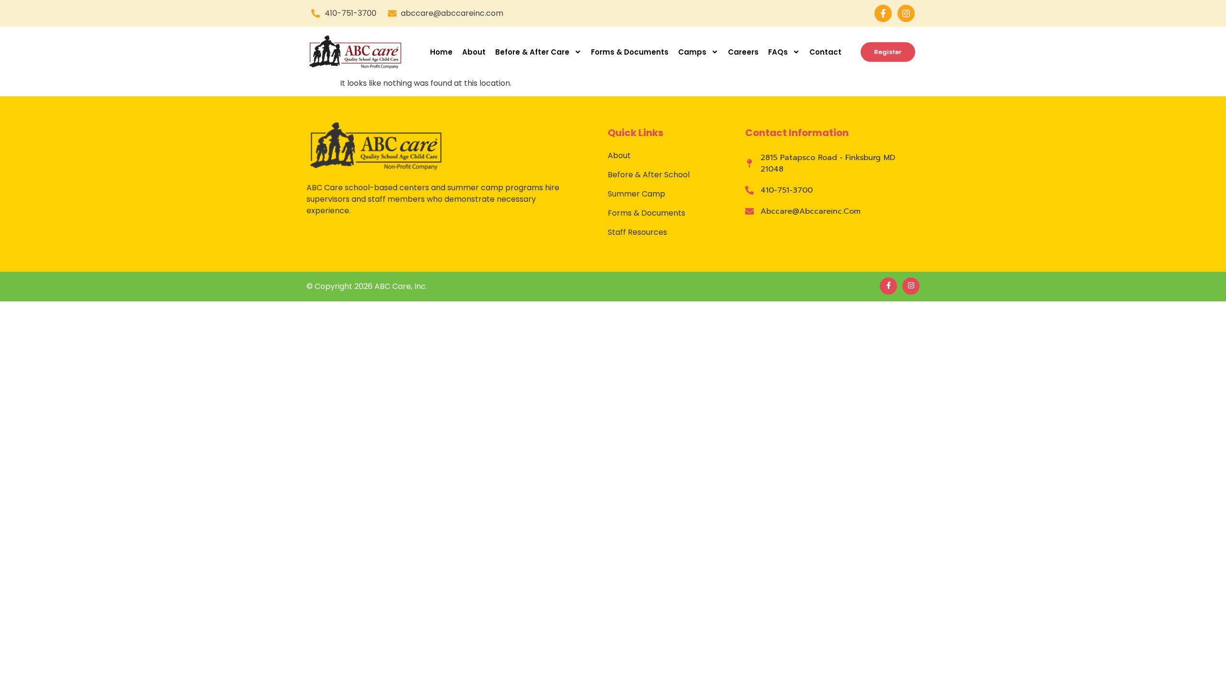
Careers (743, 52)
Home (441, 52)
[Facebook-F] (883, 13)
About (474, 52)
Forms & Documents (630, 52)
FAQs (778, 52)
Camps (692, 52)
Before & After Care (532, 52)
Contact (825, 52)
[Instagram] (906, 13)
